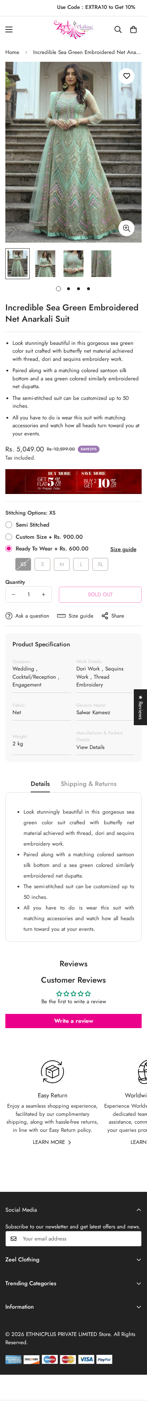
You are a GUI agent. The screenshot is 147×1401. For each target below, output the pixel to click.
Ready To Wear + (52, 548)
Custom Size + (49, 537)
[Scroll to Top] (134, 1363)
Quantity (15, 582)
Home (12, 52)
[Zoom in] (126, 228)
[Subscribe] (134, 1239)
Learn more (49, 1142)
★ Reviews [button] (141, 707)
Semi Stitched (32, 525)
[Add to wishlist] (126, 76)
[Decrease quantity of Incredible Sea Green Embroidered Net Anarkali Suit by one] (13, 594)
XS (23, 564)
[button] (133, 29)
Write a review (73, 1021)
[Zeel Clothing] (73, 29)
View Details (90, 747)
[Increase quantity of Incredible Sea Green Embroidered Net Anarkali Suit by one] (43, 594)
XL (100, 564)
